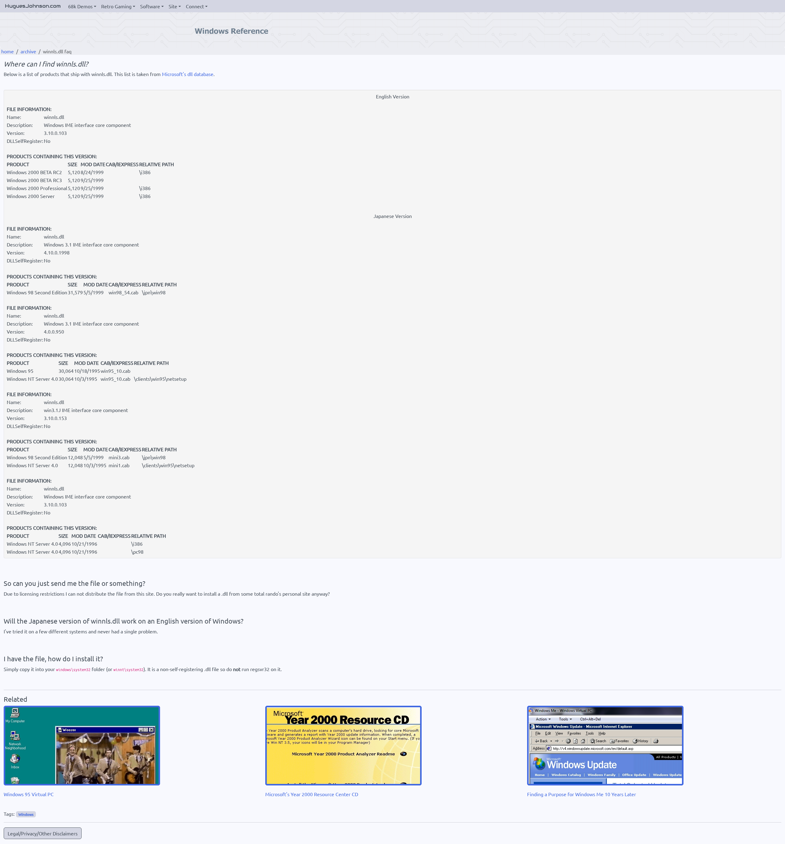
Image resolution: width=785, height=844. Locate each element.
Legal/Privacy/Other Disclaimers (43, 833)
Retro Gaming (116, 6)
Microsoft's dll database (187, 74)
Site (173, 6)
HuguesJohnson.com (33, 6)
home (7, 51)
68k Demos (80, 6)
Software (150, 6)
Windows (25, 814)
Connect (195, 6)
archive (28, 51)
